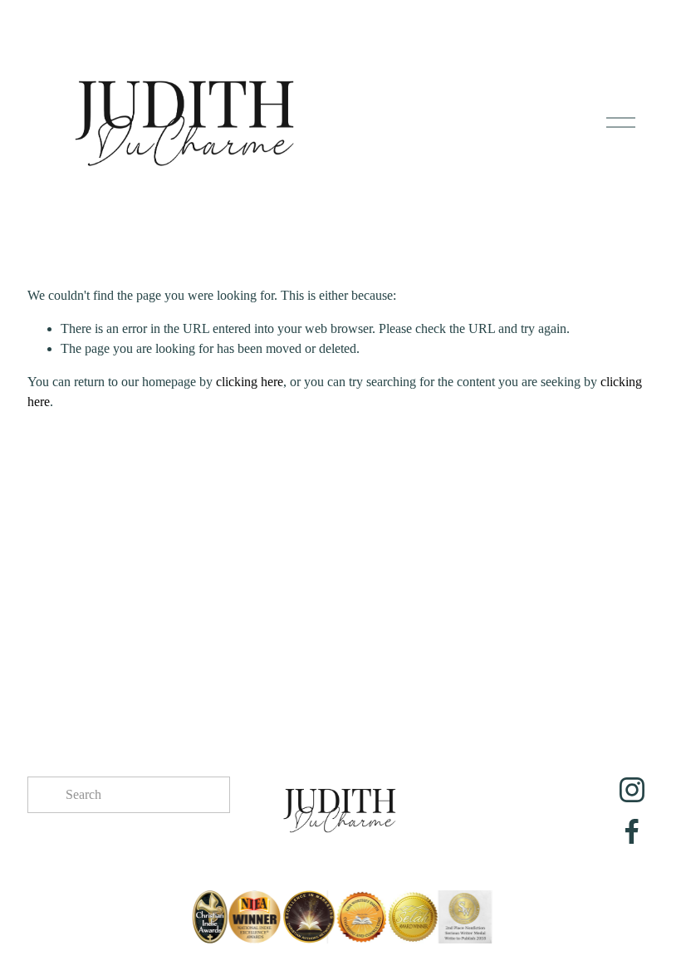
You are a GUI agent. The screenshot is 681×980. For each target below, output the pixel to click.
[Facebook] (632, 831)
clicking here (249, 382)
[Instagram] (632, 790)
